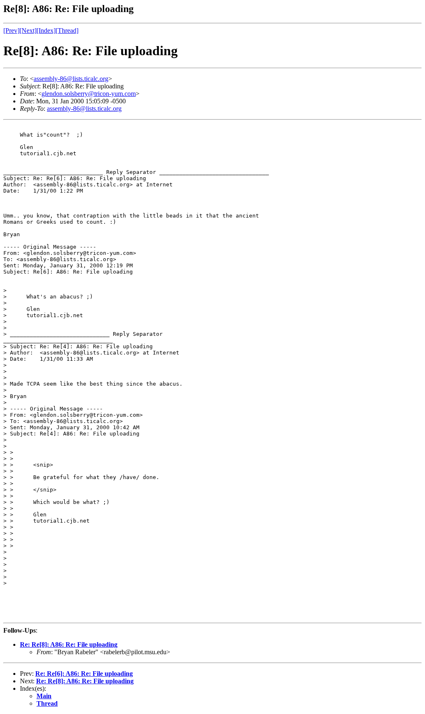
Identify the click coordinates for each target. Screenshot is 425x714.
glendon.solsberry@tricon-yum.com (89, 93)
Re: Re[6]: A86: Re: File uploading (84, 673)
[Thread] (67, 30)
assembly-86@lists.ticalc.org (71, 78)
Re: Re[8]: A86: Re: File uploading (68, 644)
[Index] (46, 30)
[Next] (28, 30)
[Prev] (11, 30)
